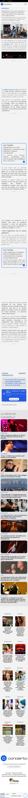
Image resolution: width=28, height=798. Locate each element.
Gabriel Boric (22, 373)
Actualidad (5, 373)
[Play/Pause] (25, 796)
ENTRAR (3, 1)
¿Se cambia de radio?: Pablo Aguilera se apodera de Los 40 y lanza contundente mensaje (8, 630)
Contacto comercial (14, 766)
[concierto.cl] (6, 4)
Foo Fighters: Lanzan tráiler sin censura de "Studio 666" (15, 384)
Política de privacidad (17, 773)
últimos (6, 44)
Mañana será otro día (7, 375)
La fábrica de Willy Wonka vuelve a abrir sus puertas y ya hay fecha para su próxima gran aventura (7, 713)
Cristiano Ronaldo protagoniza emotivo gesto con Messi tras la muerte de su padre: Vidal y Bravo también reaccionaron (20, 686)
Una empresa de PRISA (14, 780)
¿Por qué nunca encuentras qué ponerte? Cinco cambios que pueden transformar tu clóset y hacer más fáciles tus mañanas (7, 686)
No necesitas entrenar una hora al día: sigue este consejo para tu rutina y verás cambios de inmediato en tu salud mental (20, 631)
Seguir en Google (14, 399)
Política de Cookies (7, 774)
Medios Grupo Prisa (14, 783)
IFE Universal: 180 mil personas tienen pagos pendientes (15, 380)
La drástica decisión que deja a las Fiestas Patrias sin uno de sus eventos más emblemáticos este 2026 (20, 658)
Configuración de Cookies (18, 774)
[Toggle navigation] (25, 4)
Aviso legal (8, 773)
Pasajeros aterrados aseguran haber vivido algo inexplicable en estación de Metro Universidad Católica (8, 739)
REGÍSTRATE (10, 1)
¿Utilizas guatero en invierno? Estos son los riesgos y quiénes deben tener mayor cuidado (20, 713)
